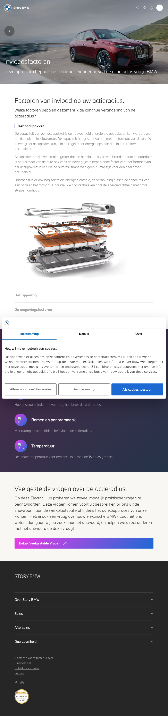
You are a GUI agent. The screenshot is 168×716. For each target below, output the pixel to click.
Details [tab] (84, 333)
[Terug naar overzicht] (9, 31)
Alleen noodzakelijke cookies (30, 389)
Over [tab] (138, 333)
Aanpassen (82, 389)
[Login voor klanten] (151, 8)
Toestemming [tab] (29, 333)
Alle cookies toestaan (137, 389)
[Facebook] (17, 682)
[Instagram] (22, 682)
